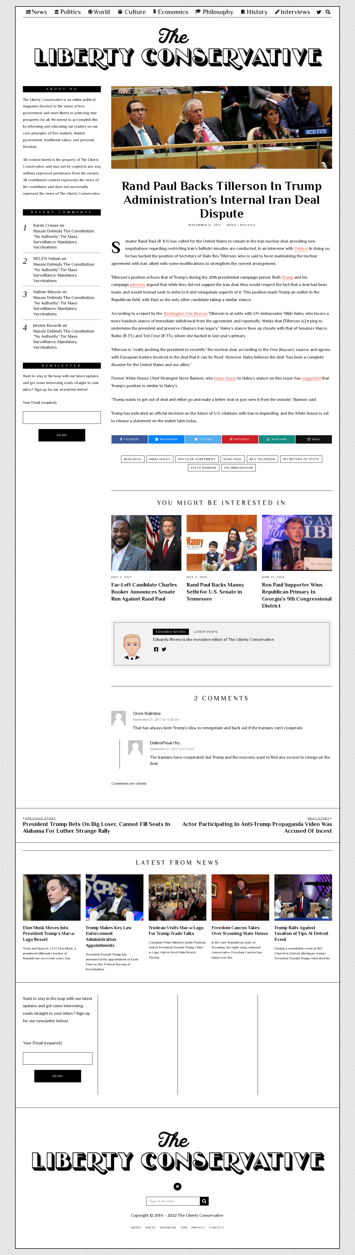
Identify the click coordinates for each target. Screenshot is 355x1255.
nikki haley (159, 459)
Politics (247, 224)
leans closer (225, 378)
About (136, 1227)
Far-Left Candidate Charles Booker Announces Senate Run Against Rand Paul (144, 592)
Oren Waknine (147, 713)
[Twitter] (319, 12)
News (231, 224)
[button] (204, 1201)
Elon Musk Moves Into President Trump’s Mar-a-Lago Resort (49, 933)
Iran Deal (133, 459)
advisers (137, 284)
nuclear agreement (197, 459)
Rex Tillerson (262, 459)
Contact (216, 1227)
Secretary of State (301, 459)
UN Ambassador (238, 468)
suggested (311, 378)
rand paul (232, 459)
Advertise (168, 1227)
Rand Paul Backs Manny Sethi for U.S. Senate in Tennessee (215, 592)
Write (150, 1227)
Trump (287, 277)
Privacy (198, 1227)
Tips (184, 1227)
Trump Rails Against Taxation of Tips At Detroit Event (301, 933)
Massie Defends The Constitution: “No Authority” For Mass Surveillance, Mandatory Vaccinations (64, 239)
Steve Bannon (203, 468)
